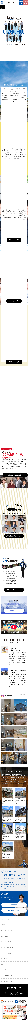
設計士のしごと (5, 964)
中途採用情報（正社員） (14, 910)
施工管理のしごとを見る (14, 362)
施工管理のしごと (5, 970)
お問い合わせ (4, 936)
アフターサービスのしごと (7, 975)
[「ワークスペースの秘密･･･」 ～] (7, 732)
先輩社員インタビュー (6, 930)
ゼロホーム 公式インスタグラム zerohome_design (19, 695)
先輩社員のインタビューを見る (14, 536)
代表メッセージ (5, 919)
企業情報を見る (14, 610)
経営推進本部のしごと (6, 981)
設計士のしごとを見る (14, 301)
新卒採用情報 (14, 904)
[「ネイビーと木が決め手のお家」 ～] (20, 705)
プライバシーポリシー (6, 941)
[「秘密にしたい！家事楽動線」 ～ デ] (7, 745)
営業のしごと (4, 958)
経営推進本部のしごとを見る (15, 475)
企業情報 (3, 924)
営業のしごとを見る (14, 240)
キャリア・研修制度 (6, 953)
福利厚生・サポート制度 (7, 947)
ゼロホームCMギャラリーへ (14, 589)
